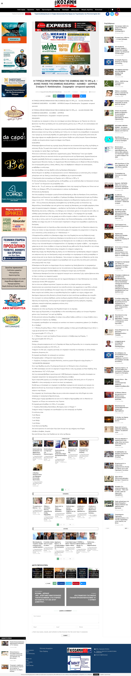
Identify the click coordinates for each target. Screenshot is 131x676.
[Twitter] (112, 14)
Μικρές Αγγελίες (87, 10)
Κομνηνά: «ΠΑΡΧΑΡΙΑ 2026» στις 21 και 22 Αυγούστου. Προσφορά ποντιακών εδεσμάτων (121, 186)
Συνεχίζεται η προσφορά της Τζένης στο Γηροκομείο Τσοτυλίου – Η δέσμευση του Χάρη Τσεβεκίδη (122, 265)
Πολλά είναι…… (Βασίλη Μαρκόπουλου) (91, 543)
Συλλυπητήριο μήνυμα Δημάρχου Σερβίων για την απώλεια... (71, 510)
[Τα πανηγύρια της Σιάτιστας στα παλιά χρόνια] (108, 176)
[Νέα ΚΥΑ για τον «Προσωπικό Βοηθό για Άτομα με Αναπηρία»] (108, 139)
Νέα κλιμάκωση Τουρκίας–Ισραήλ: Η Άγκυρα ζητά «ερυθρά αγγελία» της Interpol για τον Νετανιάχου (122, 50)
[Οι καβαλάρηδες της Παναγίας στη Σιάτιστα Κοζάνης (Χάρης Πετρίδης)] (108, 454)
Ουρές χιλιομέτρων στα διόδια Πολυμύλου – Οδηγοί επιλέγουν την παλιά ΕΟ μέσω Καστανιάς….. (122, 505)
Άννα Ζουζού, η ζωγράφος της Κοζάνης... (83, 450)
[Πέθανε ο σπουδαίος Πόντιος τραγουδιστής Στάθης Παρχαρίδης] (48, 501)
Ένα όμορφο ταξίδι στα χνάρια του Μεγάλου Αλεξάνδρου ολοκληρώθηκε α (121, 28)
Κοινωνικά (98, 10)
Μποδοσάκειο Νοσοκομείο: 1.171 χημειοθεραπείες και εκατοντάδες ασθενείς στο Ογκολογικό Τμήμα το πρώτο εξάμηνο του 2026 (121, 152)
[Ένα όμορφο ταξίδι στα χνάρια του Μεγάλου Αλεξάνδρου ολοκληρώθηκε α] (108, 28)
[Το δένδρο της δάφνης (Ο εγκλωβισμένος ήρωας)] (108, 420)
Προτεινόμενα (46, 10)
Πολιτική (57, 10)
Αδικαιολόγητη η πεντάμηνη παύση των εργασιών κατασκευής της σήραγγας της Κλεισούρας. (16, 655)
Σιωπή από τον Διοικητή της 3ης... (72, 450)
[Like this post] (55, 96)
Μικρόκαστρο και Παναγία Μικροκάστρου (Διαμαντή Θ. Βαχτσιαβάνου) (121, 408)
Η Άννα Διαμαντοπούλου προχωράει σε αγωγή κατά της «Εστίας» (122, 102)
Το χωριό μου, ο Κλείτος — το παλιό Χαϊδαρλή (122, 38)
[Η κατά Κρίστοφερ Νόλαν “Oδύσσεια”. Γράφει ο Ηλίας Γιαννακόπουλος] (71, 536)
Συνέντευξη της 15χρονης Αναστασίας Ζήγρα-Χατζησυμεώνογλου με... (61, 454)
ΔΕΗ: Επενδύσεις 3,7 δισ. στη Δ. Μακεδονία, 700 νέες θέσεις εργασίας (122, 165)
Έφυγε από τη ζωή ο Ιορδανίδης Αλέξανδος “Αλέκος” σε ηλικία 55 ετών (121, 429)
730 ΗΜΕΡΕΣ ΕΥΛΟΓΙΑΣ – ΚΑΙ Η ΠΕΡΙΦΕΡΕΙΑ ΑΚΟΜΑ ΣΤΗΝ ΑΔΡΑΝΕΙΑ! (122, 72)
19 (70, 524)
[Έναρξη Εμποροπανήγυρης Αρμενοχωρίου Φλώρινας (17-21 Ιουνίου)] (5, 643)
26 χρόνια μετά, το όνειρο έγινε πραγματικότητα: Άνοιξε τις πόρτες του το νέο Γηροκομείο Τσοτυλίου (122, 467)
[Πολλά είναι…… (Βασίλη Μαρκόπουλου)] (92, 536)
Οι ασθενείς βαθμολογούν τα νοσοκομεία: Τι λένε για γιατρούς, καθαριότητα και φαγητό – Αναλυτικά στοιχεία (122, 199)
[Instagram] (117, 14)
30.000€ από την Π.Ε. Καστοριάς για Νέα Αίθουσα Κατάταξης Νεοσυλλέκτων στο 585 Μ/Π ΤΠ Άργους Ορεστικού (122, 214)
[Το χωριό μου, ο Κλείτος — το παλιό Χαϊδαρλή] (37, 501)
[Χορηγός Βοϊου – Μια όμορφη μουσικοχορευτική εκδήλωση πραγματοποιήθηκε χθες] (108, 382)
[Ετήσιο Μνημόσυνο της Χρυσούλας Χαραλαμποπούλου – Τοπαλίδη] (108, 332)
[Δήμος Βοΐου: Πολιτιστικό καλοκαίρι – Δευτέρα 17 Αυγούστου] (108, 479)
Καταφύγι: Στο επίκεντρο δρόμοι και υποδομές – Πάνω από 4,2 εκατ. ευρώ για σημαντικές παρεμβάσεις (121, 491)
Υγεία (38, 10)
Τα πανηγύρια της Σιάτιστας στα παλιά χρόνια (121, 175)
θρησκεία (30, 10)
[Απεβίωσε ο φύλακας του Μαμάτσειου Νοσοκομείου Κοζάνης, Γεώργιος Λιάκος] (93, 501)
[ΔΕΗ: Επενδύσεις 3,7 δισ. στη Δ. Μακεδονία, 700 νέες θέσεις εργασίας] (108, 166)
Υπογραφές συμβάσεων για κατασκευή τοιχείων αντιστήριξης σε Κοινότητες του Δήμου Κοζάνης (16, 668)
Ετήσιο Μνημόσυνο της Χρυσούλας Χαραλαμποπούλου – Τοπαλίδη (121, 332)
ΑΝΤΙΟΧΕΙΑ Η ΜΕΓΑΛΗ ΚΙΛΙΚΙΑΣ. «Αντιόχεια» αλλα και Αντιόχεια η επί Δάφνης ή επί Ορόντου (122, 128)
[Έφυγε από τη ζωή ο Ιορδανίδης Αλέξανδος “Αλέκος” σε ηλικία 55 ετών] (60, 501)
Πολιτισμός (21, 10)
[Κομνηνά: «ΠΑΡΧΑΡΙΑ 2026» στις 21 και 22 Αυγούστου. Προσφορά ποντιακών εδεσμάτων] (108, 185)
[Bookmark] (41, 442)
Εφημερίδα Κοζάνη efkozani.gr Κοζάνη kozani (51, 92)
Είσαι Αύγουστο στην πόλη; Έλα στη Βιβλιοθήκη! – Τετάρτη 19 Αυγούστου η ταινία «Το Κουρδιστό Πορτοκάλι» (121, 319)
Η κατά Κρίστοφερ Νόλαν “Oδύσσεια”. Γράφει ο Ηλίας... (71, 543)
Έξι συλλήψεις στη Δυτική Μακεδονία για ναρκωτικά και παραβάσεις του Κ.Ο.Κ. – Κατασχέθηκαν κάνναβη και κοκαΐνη (122, 357)
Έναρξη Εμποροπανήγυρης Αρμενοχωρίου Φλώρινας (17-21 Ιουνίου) (17, 643)
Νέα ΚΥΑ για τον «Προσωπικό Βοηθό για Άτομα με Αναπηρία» (121, 138)
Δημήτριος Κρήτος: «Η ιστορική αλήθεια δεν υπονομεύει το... (59, 545)
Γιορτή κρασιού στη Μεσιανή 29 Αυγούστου (121, 225)
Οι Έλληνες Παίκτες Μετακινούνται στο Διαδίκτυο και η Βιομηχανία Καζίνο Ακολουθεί (120, 396)
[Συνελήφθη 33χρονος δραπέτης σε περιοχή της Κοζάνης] (108, 62)
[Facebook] (107, 14)
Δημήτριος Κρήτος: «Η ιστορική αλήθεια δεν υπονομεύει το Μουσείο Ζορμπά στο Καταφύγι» (122, 370)
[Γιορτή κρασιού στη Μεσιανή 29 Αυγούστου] (108, 227)
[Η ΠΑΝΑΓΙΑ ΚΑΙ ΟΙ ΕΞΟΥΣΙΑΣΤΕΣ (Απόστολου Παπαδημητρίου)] (108, 344)
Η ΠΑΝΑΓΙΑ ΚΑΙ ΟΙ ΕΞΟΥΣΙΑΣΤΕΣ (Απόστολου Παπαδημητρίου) (120, 344)
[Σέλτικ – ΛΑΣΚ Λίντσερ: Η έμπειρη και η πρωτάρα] (108, 83)
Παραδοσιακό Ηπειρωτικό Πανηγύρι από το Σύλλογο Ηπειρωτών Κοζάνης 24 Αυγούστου (122, 237)
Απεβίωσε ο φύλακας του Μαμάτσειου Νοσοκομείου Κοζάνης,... (92, 510)
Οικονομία (65, 10)
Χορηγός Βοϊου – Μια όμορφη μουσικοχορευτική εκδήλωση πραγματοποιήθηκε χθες (122, 383)
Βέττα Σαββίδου (93, 515)
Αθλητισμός (75, 10)
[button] (32, 14)
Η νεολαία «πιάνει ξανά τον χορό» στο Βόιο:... (49, 543)
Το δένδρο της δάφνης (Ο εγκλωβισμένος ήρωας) (121, 419)
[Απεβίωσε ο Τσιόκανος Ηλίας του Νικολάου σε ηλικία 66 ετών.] (82, 501)
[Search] (118, 10)
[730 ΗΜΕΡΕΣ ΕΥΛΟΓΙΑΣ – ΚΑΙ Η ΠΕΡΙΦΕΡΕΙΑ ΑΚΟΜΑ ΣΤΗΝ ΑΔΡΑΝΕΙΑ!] (108, 72)
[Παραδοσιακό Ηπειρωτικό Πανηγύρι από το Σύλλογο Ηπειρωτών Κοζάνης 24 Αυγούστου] (108, 236)
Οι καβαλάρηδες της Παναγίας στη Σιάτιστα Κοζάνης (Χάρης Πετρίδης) (121, 454)
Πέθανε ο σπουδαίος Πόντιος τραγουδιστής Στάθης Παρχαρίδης (121, 92)
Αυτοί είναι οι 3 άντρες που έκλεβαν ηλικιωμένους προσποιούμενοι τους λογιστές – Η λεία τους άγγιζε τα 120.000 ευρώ (121, 251)
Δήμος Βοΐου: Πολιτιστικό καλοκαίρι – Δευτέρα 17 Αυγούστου (122, 478)
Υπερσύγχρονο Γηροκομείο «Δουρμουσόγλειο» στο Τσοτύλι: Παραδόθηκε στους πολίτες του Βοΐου (121, 519)
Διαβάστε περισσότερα (105, 674)
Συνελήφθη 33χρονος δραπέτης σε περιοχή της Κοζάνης (121, 61)
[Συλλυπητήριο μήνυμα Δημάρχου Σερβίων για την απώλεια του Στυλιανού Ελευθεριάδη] (71, 501)
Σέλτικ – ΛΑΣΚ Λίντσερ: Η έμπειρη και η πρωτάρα (121, 83)
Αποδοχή (96, 674)
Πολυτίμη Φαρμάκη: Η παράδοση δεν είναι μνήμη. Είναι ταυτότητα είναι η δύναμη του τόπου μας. (121, 442)
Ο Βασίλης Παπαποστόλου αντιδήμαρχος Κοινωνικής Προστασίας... (37, 476)
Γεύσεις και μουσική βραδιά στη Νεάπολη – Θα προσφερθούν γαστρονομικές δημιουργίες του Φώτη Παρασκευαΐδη (121, 115)
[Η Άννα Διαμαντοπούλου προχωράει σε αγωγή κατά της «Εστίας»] (108, 103)
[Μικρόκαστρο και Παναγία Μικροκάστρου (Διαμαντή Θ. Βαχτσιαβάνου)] (108, 408)
